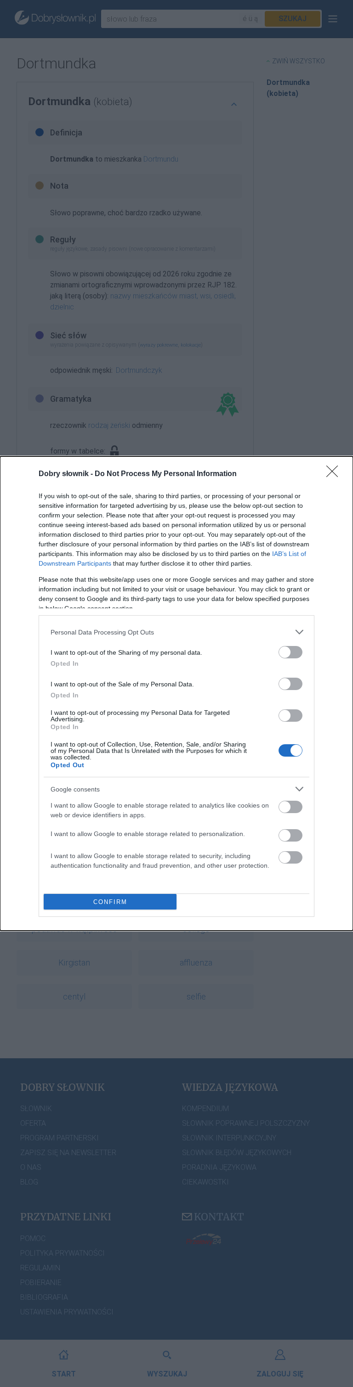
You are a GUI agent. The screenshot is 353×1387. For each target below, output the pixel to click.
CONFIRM (110, 901)
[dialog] (176, 693)
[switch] (290, 652)
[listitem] (176, 632)
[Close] (335, 474)
